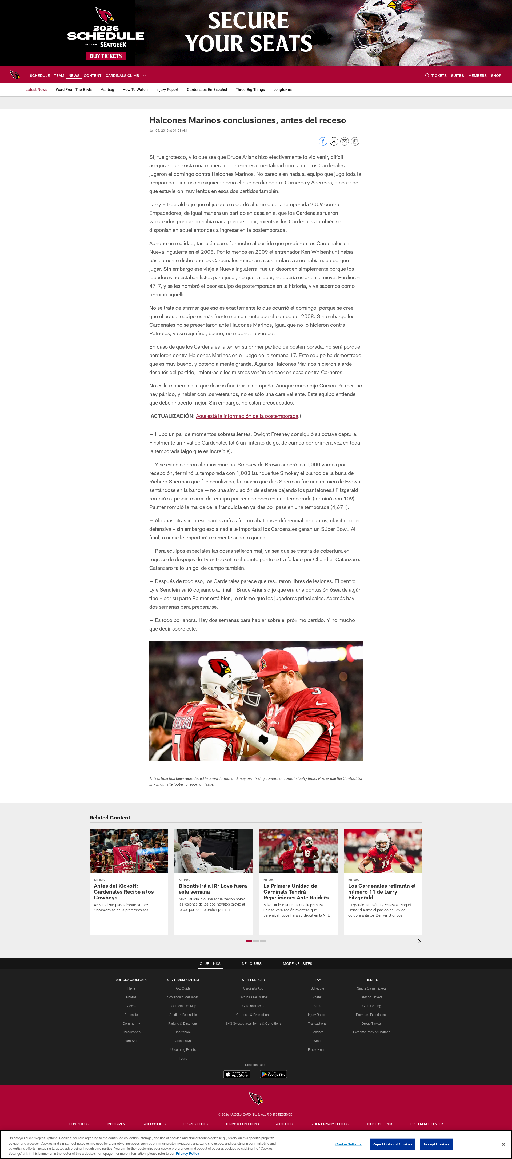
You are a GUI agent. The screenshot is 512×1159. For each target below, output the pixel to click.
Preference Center (426, 1124)
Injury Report (317, 1014)
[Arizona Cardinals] (256, 1099)
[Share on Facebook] (323, 144)
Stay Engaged (253, 980)
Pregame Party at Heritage (371, 1032)
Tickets (371, 980)
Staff (317, 1041)
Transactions (317, 1023)
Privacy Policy (196, 1124)
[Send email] (344, 144)
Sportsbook (183, 1032)
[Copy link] (355, 141)
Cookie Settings (379, 1124)
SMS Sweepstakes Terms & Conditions (253, 1023)
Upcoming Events (183, 1049)
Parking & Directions (183, 1023)
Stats (317, 1006)
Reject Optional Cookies (392, 1144)
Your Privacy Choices (330, 1124)
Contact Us (79, 1124)
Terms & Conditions (242, 1124)
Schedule (317, 988)
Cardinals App (253, 988)
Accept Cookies (436, 1144)
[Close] (503, 1144)
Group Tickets (372, 1023)
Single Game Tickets (371, 988)
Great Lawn (183, 1041)
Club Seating (371, 1006)
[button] (249, 941)
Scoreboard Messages (183, 997)
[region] (256, 1144)
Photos (131, 997)
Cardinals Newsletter (253, 997)
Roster (317, 997)
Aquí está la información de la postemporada (247, 416)
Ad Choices (285, 1124)
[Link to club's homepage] (15, 74)
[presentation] (420, 942)
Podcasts (131, 1014)
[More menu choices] (145, 75)
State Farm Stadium (183, 980)
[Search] (427, 75)
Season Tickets (371, 997)
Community (131, 1023)
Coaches (317, 1032)
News (131, 988)
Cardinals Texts (253, 1006)
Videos (131, 1006)
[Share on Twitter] (334, 144)
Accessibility (155, 1124)
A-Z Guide (183, 988)
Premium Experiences (371, 1014)
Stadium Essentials (183, 1014)
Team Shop (131, 1041)
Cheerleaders (131, 1032)
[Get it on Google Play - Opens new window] (273, 1076)
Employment (317, 1049)
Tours (183, 1058)
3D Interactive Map (183, 1006)
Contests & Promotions (253, 1014)
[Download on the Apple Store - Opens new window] (236, 1074)
